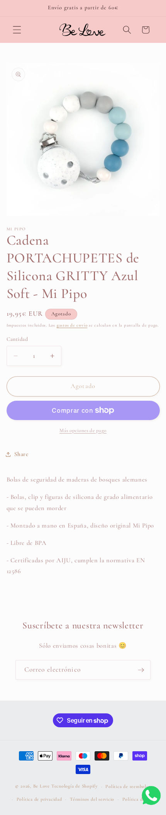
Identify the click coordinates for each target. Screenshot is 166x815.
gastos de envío (72, 325)
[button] (17, 29)
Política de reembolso (128, 786)
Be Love (41, 786)
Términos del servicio (92, 799)
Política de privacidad (39, 799)
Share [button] (21, 454)
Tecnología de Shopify (74, 786)
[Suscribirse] (141, 670)
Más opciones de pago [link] (83, 430)
